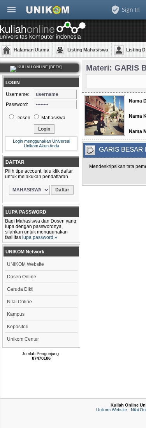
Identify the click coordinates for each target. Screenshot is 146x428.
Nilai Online (19, 301)
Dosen (22, 117)
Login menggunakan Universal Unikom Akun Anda (41, 143)
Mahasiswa (52, 117)
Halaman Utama (31, 50)
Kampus (16, 314)
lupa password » (39, 237)
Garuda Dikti (20, 289)
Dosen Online (21, 276)
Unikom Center (23, 339)
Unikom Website (111, 409)
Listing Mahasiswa (87, 50)
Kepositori (17, 326)
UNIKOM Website (25, 264)
